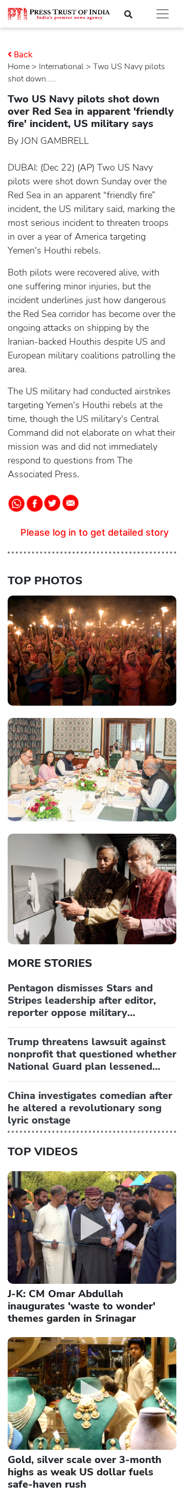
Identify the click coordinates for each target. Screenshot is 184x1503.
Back (23, 54)
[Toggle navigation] (162, 14)
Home (19, 66)
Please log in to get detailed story (94, 532)
